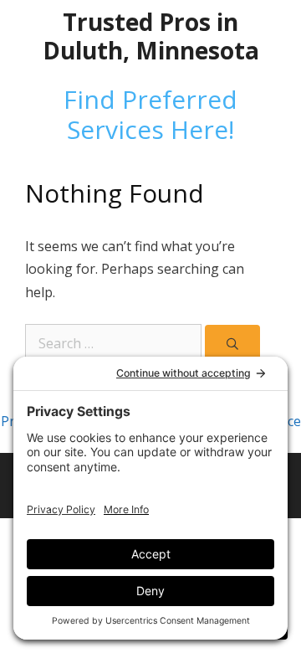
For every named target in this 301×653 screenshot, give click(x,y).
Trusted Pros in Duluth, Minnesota (151, 36)
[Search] (232, 343)
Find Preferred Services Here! (150, 114)
